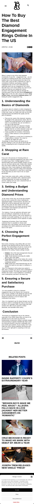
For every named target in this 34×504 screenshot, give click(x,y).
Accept (17, 490)
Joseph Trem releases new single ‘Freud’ (16, 466)
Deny (17, 494)
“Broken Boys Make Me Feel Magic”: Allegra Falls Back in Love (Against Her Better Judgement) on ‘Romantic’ (16, 409)
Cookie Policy (16, 502)
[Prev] (9, 338)
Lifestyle (4, 47)
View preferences (17, 498)
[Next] (24, 338)
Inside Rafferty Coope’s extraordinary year (17, 379)
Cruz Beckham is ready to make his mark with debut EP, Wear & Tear (16, 440)
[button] (31, 477)
